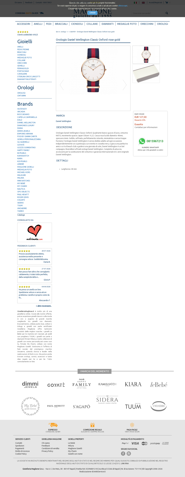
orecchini (22, 63)
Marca (60, 115)
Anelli (38, 23)
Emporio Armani (25, 134)
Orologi (162, 23)
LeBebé (20, 164)
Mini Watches (23, 181)
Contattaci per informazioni (146, 127)
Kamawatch (23, 156)
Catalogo (21, 215)
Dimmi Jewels (23, 131)
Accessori (24, 23)
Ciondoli (77, 23)
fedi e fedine (23, 49)
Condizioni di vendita (50, 448)
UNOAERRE (22, 208)
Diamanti (107, 23)
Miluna (20, 178)
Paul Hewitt (23, 194)
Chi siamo (46, 443)
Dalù (19, 120)
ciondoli (21, 55)
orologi (21, 93)
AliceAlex (22, 109)
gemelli (21, 66)
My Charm (22, 186)
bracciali (21, 52)
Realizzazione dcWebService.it (92, 471)
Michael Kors (23, 172)
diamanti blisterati (26, 79)
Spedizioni (19, 446)
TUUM (20, 205)
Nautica (21, 189)
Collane (92, 23)
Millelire (21, 175)
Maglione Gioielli (25, 167)
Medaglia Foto (24, 169)
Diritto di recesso (22, 451)
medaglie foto (24, 57)
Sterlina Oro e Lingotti (28, 76)
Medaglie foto (127, 23)
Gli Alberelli (23, 142)
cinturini (21, 96)
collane (21, 60)
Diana (20, 128)
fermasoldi (23, 68)
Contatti (18, 443)
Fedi (48, 23)
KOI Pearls (22, 161)
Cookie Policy (21, 454)
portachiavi (23, 71)
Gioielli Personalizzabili (29, 139)
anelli (20, 47)
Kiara (19, 158)
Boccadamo (23, 114)
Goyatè (20, 145)
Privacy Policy (47, 451)
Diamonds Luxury (25, 125)
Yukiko (20, 211)
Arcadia (21, 112)
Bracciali (61, 23)
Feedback (46, 446)
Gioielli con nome (75, 454)
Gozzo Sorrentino (26, 147)
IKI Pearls (21, 153)
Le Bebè (71, 443)
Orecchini (146, 23)
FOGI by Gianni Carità (27, 136)
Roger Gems (23, 197)
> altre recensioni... (44, 306)
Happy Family (23, 150)
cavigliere (22, 74)
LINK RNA (125, 463)
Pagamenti (19, 448)
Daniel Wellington (26, 122)
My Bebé (21, 183)
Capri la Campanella (27, 117)
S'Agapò (21, 200)
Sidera (20, 203)
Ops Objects (23, 192)
